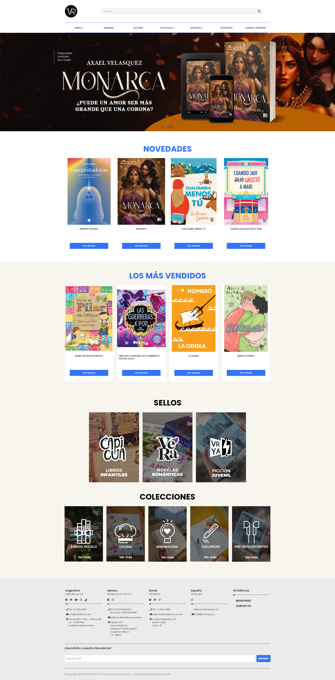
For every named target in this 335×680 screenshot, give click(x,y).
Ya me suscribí (136, 362)
